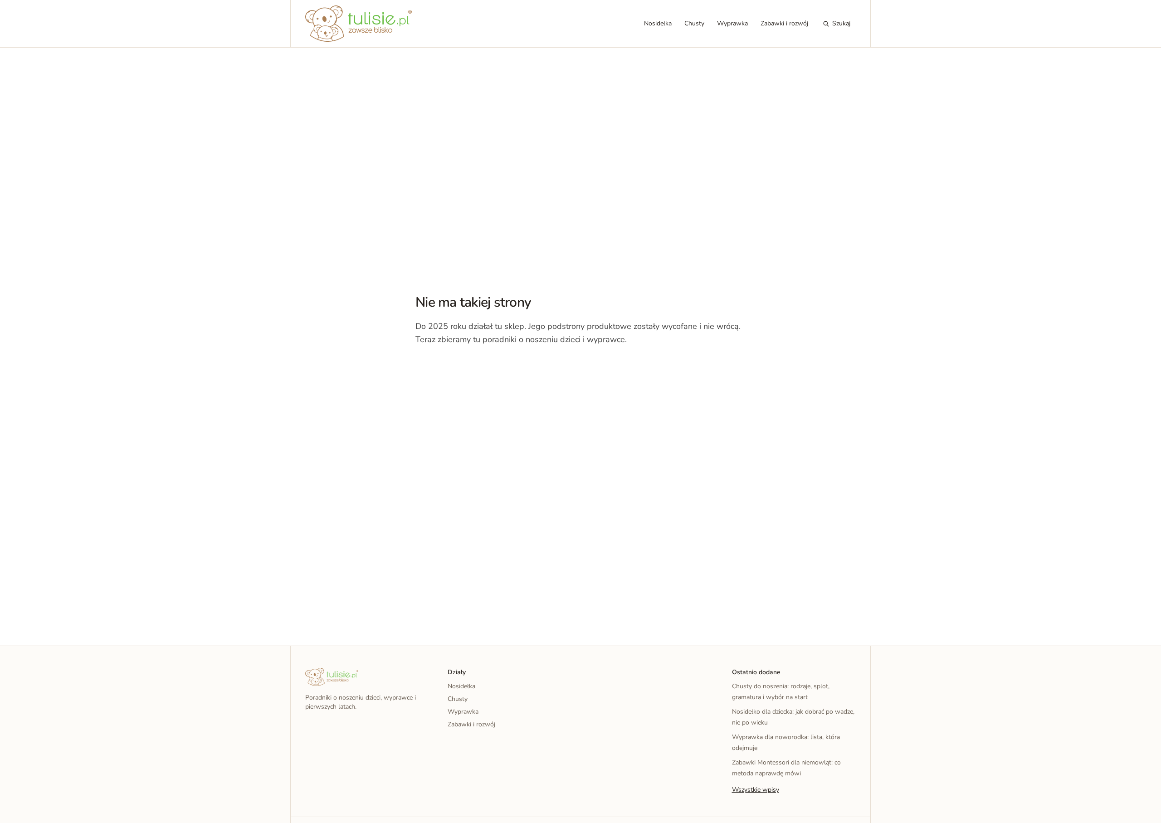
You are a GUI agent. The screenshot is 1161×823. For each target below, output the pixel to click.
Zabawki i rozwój (784, 23)
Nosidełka (658, 23)
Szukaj (841, 23)
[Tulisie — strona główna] (358, 23)
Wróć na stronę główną (462, 367)
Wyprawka (732, 23)
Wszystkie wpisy (755, 789)
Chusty (694, 23)
